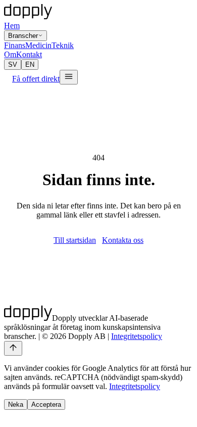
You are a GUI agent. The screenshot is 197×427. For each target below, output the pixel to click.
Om (10, 54)
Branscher (23, 35)
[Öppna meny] (69, 77)
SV (12, 64)
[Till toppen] (13, 348)
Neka (15, 404)
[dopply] (28, 11)
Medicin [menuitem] (38, 45)
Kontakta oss (122, 240)
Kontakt (29, 54)
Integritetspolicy (136, 336)
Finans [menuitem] (14, 45)
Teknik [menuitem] (63, 45)
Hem (12, 25)
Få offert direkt (36, 78)
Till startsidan (75, 240)
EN (29, 64)
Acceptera (46, 404)
